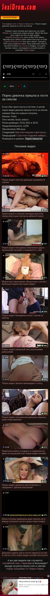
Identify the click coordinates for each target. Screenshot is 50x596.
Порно (9, 568)
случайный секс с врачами (17, 563)
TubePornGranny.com (13, 41)
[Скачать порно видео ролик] (24, 86)
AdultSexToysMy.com (14, 37)
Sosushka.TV (21, 568)
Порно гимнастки (33, 139)
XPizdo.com (8, 33)
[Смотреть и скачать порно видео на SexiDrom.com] (19, 6)
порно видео (29, 50)
